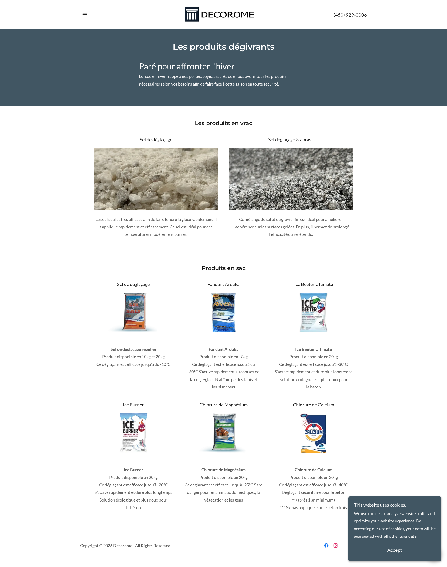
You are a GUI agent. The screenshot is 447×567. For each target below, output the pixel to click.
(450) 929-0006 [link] (350, 14)
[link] (223, 13)
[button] (84, 14)
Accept (394, 550)
